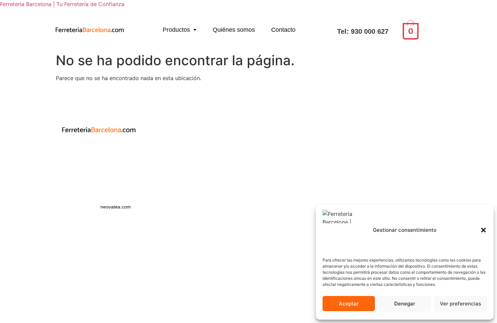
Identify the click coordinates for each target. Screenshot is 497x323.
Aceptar (349, 303)
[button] (483, 230)
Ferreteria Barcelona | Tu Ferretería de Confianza (62, 4)
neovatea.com (116, 206)
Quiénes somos (234, 29)
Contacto (283, 29)
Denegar (404, 303)
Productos (176, 29)
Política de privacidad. (98, 150)
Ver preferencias (460, 303)
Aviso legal (98, 162)
